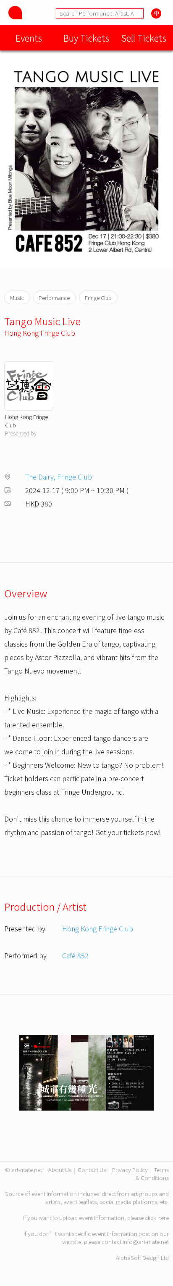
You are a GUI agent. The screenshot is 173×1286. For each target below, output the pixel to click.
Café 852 (75, 955)
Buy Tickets (86, 37)
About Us (59, 1170)
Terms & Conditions (152, 1174)
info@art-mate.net (146, 1242)
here (163, 1218)
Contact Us (92, 1170)
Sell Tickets (143, 37)
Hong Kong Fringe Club (39, 333)
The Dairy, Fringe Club (58, 477)
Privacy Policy (130, 1170)
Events (29, 37)
